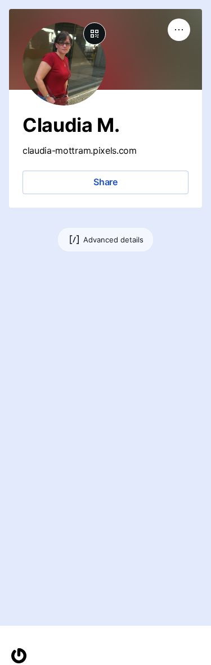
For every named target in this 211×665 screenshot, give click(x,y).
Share (105, 181)
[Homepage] (18, 655)
